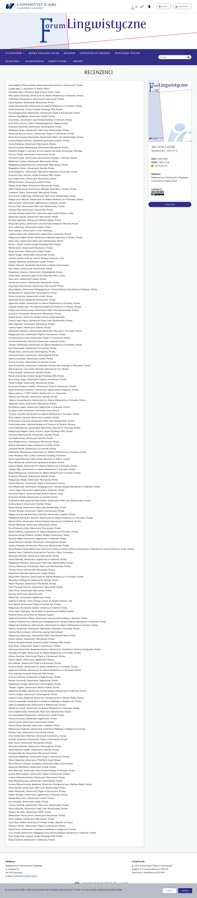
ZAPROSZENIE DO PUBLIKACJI (95, 53)
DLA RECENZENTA (34, 61)
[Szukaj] (188, 57)
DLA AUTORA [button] (12, 61)
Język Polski (183, 6)
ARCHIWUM (69, 53)
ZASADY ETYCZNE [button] (57, 61)
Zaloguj (164, 6)
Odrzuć (169, 890)
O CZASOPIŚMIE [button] (13, 53)
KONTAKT (78, 61)
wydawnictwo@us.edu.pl (25, 875)
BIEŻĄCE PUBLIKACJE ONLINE (44, 53)
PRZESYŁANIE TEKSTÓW (127, 53)
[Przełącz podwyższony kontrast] (148, 6)
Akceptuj (185, 890)
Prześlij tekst (170, 204)
